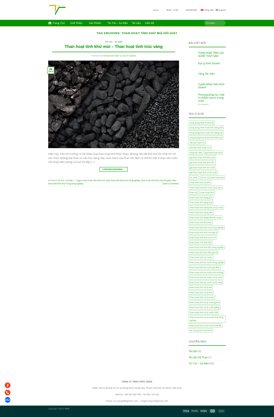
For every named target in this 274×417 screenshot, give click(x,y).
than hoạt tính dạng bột (201, 197)
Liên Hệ (149, 23)
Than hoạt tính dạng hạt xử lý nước (206, 207)
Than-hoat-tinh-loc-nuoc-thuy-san (206, 187)
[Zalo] (7, 400)
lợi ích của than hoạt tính (212, 177)
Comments (203, 104)
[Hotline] (7, 392)
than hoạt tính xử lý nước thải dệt (206, 325)
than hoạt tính (207, 192)
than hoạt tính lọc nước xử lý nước (206, 277)
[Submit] (222, 23)
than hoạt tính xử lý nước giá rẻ (204, 302)
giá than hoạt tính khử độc (202, 162)
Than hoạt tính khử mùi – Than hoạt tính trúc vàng (114, 46)
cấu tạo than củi (197, 142)
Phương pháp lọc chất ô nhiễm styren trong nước (211, 97)
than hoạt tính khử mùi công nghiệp (123, 180)
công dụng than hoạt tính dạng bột (206, 127)
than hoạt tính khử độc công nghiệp (207, 247)
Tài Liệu (136, 23)
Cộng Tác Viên (206, 73)
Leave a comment (170, 183)
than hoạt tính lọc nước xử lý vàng (206, 282)
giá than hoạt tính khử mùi (202, 157)
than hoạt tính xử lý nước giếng (204, 307)
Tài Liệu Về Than (198, 357)
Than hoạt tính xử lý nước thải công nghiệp (206, 319)
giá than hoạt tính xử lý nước (203, 172)
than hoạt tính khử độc (201, 242)
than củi (193, 192)
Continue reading (113, 169)
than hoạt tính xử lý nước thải (204, 312)
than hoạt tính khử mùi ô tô (203, 237)
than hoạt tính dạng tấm (201, 212)
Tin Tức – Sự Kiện (118, 23)
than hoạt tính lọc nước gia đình (205, 267)
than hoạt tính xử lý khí (201, 287)
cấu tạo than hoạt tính (200, 147)
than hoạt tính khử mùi (94, 180)
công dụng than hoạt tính (202, 122)
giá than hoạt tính (213, 152)
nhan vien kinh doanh (200, 182)
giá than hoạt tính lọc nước (202, 167)
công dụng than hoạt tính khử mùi (206, 137)
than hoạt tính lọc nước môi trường (206, 272)
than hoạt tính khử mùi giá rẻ (203, 232)
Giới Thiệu (76, 23)
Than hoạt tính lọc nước (201, 257)
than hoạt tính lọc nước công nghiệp (207, 262)
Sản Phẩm (95, 23)
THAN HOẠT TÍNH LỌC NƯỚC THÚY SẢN (211, 54)
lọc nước (194, 177)
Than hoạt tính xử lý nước (202, 297)
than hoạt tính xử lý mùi (201, 292)
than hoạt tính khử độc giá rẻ (203, 252)
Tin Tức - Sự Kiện (113, 42)
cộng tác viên (196, 152)
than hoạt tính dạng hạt (201, 202)
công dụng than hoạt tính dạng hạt (206, 132)
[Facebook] (7, 385)
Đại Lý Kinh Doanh (209, 63)
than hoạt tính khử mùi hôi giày (156, 180)
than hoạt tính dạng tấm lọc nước (205, 217)
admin (133, 56)
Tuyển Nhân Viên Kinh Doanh (211, 86)
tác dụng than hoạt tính (201, 330)
